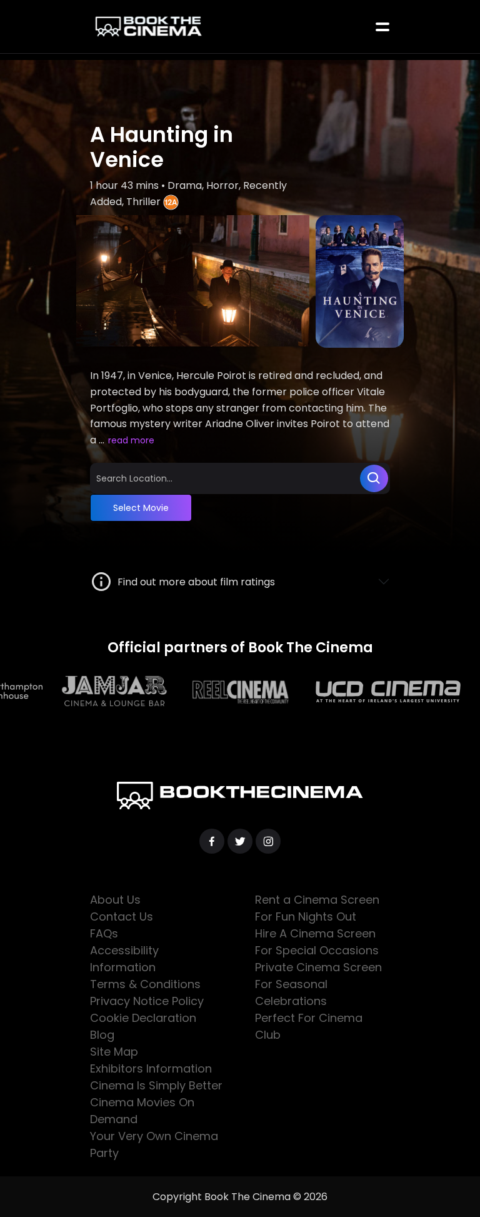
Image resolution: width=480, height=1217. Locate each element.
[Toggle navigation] (382, 27)
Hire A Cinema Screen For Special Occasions (317, 942)
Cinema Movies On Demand (142, 1110)
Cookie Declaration (143, 1018)
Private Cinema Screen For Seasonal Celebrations (318, 984)
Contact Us (121, 916)
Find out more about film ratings (193, 582)
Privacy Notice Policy (147, 1001)
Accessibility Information (124, 958)
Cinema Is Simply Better (156, 1085)
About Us (115, 899)
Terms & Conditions (145, 984)
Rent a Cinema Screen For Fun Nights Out (317, 908)
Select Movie (141, 508)
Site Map (114, 1051)
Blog (102, 1035)
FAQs (104, 933)
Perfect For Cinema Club (308, 1026)
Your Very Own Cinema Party (154, 1144)
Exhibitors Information (151, 1068)
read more (131, 440)
